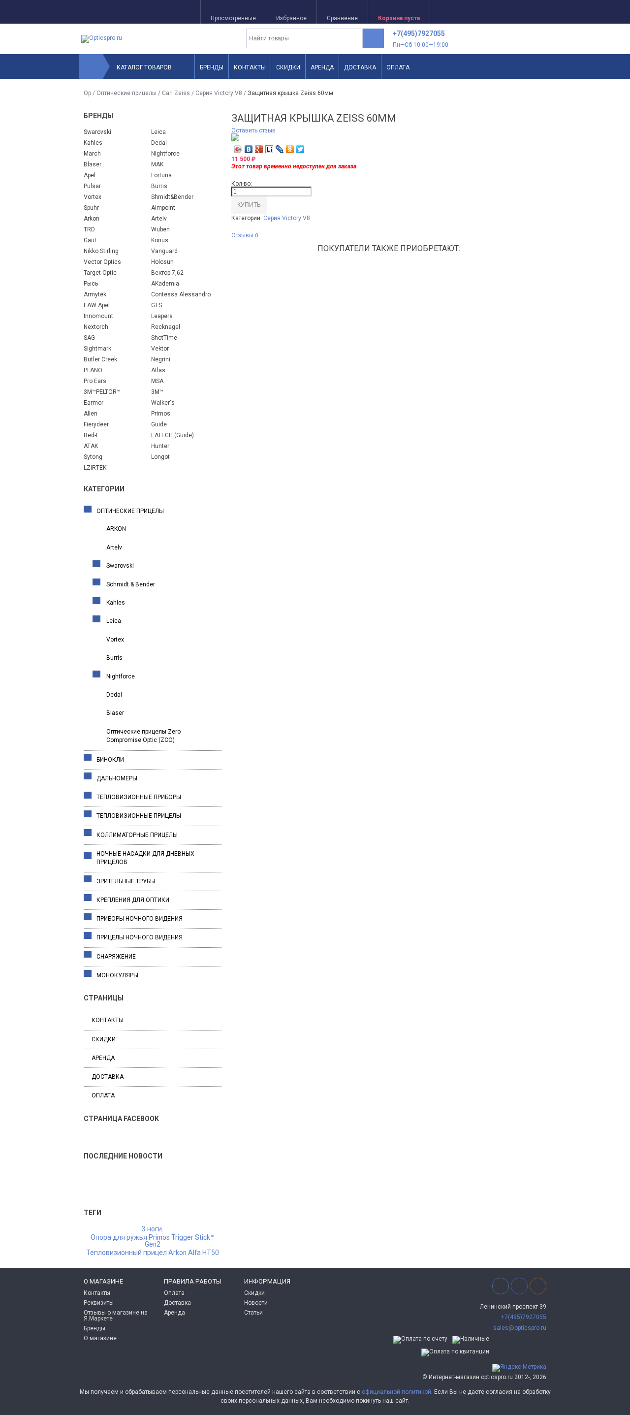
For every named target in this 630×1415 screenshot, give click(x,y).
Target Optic (100, 272)
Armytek (95, 294)
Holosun (162, 261)
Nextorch (96, 326)
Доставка (360, 67)
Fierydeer (96, 424)
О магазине (100, 1338)
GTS (156, 305)
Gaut (90, 240)
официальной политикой (396, 1391)
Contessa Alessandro (181, 294)
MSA (157, 381)
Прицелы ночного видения (139, 937)
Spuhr (91, 207)
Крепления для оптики (132, 900)
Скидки (288, 67)
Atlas (158, 370)
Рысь (91, 283)
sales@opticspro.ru (519, 1327)
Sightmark (97, 348)
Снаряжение (116, 956)
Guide (159, 424)
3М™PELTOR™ (102, 391)
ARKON (116, 528)
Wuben (160, 229)
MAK (157, 164)
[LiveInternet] (269, 149)
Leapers (162, 316)
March (92, 153)
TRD (89, 229)
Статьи (253, 1312)
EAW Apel (97, 305)
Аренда (322, 67)
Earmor (93, 402)
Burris (159, 186)
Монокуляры (117, 975)
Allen (90, 413)
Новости (256, 1302)
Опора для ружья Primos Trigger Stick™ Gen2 (153, 1241)
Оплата (398, 67)
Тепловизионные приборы (138, 797)
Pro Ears (95, 381)
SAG (89, 337)
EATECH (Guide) (172, 435)
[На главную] (91, 66)
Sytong (93, 456)
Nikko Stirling (101, 251)
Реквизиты (99, 1302)
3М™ (157, 391)
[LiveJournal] (280, 149)
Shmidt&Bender (172, 196)
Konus (159, 240)
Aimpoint (163, 207)
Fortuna (161, 175)
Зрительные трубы (125, 881)
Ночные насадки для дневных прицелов (145, 858)
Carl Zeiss (176, 93)
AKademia (165, 283)
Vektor (160, 348)
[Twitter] (300, 149)
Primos (160, 413)
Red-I (90, 435)
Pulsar (92, 186)
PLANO (93, 370)
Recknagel (165, 326)
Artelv (159, 218)
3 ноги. (152, 1229)
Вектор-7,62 (167, 272)
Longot (160, 456)
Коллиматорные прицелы (137, 835)
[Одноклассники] (290, 149)
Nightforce (165, 153)
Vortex (92, 196)
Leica (158, 132)
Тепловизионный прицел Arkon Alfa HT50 (152, 1253)
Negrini (160, 359)
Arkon (91, 218)
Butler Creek (100, 359)
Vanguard (164, 251)
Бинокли (110, 759)
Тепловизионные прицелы (138, 815)
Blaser (92, 164)
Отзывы (244, 235)
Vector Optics (102, 261)
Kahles (93, 142)
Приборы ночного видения (139, 918)
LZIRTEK (95, 467)
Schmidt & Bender (130, 584)
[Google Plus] (259, 149)
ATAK (91, 446)
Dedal (159, 142)
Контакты (250, 67)
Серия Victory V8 (218, 93)
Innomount (98, 316)
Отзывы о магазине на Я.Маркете (116, 1315)
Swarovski (97, 132)
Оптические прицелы (126, 93)
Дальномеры (116, 778)
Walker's (163, 402)
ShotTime (164, 337)
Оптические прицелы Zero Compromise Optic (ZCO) (143, 735)
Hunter (160, 446)
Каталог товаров (144, 67)
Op (87, 93)
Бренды (211, 67)
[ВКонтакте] (249, 149)
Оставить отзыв (253, 130)
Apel (89, 175)
